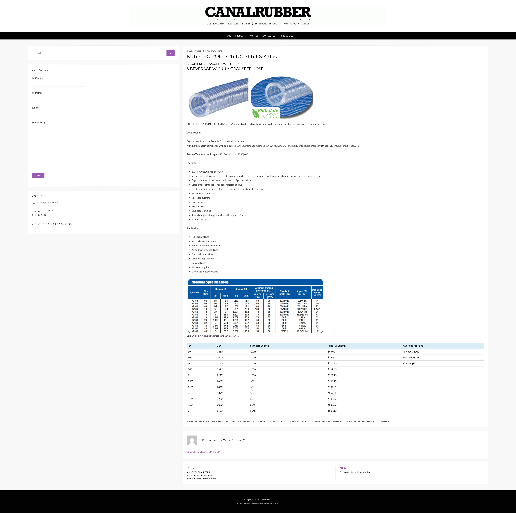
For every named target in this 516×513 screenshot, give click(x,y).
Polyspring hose (278, 421)
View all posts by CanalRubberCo (204, 452)
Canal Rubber (266, 499)
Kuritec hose (262, 421)
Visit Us (254, 36)
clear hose (366, 421)
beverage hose (353, 421)
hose (375, 421)
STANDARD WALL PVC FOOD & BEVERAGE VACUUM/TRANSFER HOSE (315, 421)
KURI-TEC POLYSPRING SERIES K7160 (239, 421)
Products (240, 36)
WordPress (275, 503)
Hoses (199, 421)
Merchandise (286, 36)
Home (228, 36)
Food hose (217, 421)
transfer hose (386, 421)
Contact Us (269, 36)
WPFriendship (256, 503)
